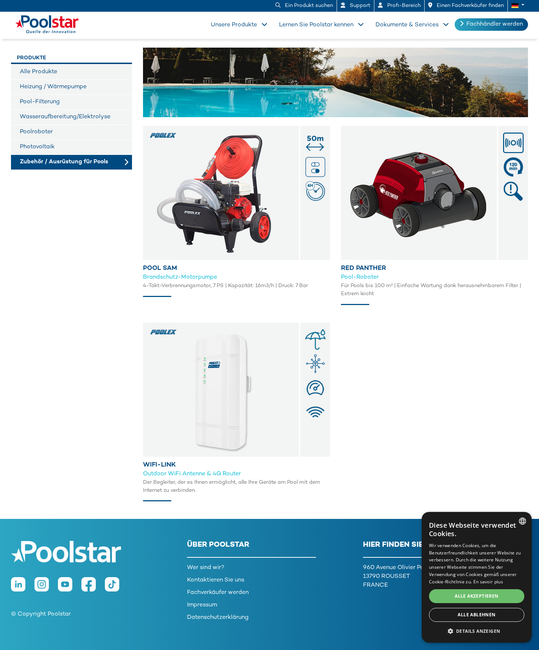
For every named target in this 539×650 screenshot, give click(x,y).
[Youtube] (69, 588)
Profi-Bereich (403, 5)
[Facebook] (93, 588)
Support (359, 5)
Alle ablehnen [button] (476, 615)
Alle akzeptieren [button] (476, 596)
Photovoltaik (37, 147)
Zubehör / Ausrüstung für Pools (64, 162)
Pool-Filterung (40, 102)
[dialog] (477, 577)
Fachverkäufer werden (218, 593)
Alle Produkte (38, 72)
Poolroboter (36, 132)
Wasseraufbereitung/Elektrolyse (65, 117)
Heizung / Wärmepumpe (53, 87)
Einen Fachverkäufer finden (469, 5)
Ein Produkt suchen (308, 5)
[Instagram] (46, 588)
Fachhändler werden (494, 24)
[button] (518, 6)
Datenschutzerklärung (218, 617)
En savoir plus (488, 582)
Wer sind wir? (205, 568)
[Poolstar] (49, 23)
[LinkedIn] (22, 588)
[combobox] (522, 521)
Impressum (202, 605)
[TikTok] (116, 588)
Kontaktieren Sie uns (215, 580)
